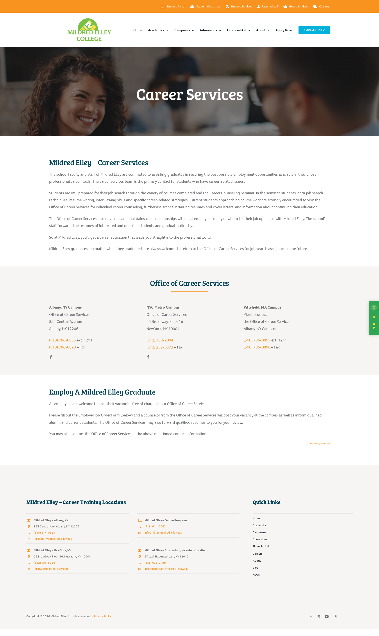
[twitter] (319, 616)
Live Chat (374, 322)
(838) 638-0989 (155, 563)
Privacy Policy (103, 616)
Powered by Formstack (320, 443)
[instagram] (334, 616)
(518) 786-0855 (62, 340)
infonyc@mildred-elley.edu (51, 569)
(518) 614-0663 (44, 533)
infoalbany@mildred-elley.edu (53, 539)
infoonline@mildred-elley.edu (163, 533)
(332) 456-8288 (44, 563)
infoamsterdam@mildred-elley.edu (167, 569)
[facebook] (51, 357)
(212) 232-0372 (160, 347)
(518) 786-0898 (62, 347)
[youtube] (327, 616)
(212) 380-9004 (160, 340)
